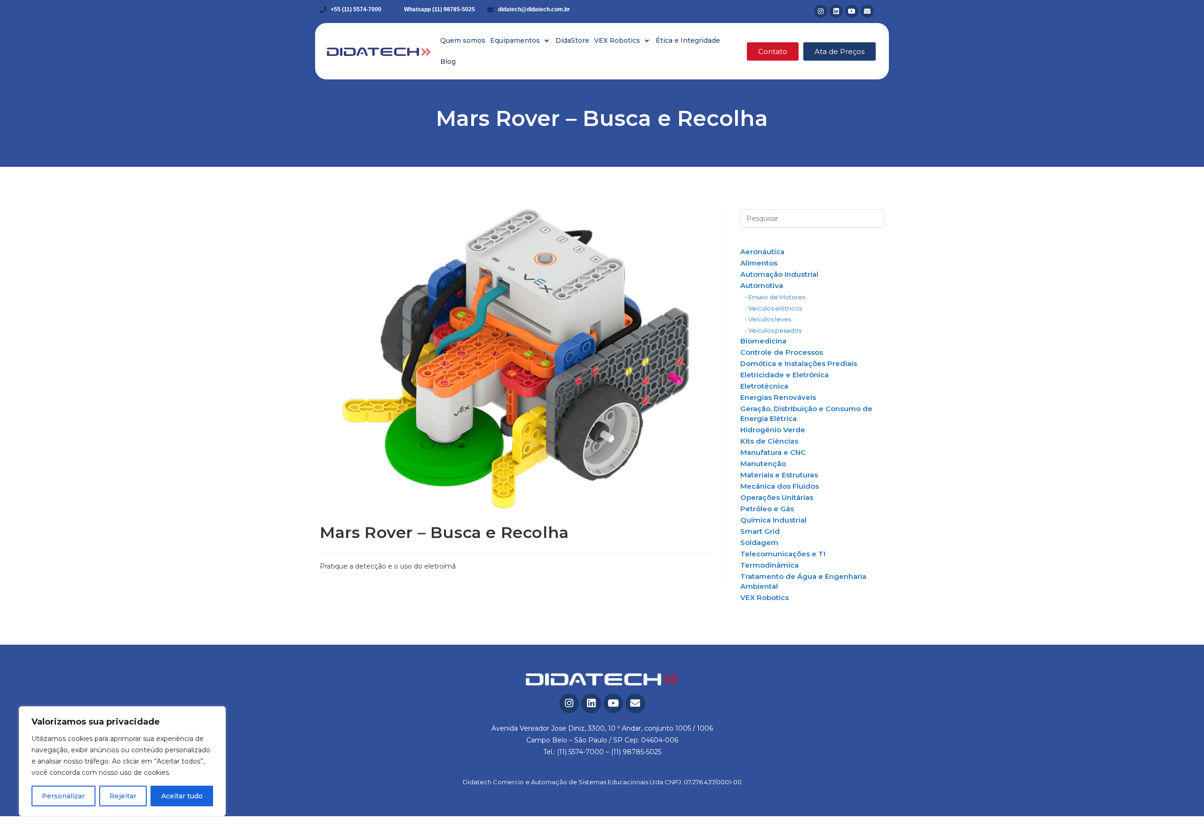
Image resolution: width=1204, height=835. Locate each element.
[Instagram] (820, 11)
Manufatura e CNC (773, 452)
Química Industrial (773, 519)
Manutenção (763, 463)
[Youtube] (851, 11)
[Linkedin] (836, 11)
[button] (520, 40)
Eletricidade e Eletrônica (784, 374)
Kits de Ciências (769, 441)
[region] (122, 761)
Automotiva (761, 285)
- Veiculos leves (768, 319)
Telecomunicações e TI (782, 553)
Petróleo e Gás (767, 508)
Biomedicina (763, 340)
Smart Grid (760, 531)
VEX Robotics (764, 597)
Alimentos (758, 262)
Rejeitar (123, 796)
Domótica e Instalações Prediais (798, 363)
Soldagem (759, 542)
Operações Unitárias (776, 497)
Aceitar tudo (182, 796)
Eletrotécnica (764, 386)
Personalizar (63, 796)
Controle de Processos (781, 352)
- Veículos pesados (773, 330)
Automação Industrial (779, 274)
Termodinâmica (769, 565)
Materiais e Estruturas (779, 474)
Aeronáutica (762, 251)
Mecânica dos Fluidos (779, 486)
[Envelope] (867, 11)
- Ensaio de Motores (775, 297)
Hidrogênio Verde (772, 429)
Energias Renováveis (778, 397)
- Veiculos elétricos (773, 308)
